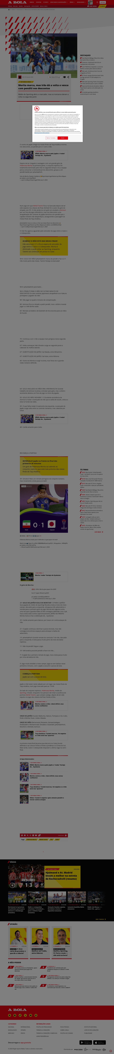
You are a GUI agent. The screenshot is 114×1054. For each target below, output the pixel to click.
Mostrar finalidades (51, 138)
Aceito (62, 138)
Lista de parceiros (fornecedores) (42, 132)
